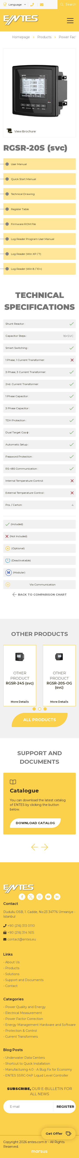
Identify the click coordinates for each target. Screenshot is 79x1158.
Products (12, 968)
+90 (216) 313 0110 (21, 926)
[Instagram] (39, 896)
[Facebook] (22, 896)
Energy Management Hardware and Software (40, 1025)
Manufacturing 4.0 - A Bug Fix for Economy (38, 1070)
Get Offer (54, 1133)
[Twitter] (30, 896)
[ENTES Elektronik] (19, 20)
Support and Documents (24, 980)
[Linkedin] (57, 896)
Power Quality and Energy (25, 1007)
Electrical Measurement (23, 1013)
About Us (12, 962)
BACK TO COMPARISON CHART (42, 594)
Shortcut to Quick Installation (27, 1064)
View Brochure (25, 131)
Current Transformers (21, 1037)
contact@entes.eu (21, 939)
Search (70, 4)
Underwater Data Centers (25, 1058)
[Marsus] (39, 1151)
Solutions (12, 974)
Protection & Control (21, 1031)
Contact (11, 986)
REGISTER (65, 1106)
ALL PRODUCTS (39, 719)
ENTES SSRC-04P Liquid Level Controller (36, 1075)
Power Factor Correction (24, 1019)
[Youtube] (48, 896)
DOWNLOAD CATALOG (35, 823)
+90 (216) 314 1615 (20, 933)
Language (15, 4)
